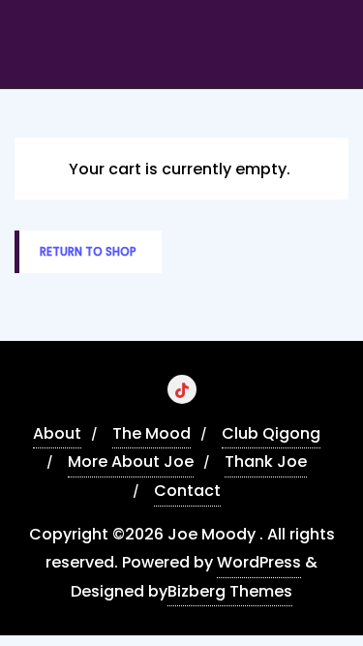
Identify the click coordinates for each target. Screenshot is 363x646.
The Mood (151, 433)
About (57, 433)
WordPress (259, 562)
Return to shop (88, 251)
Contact (187, 490)
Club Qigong (271, 433)
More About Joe (131, 461)
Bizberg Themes (229, 591)
